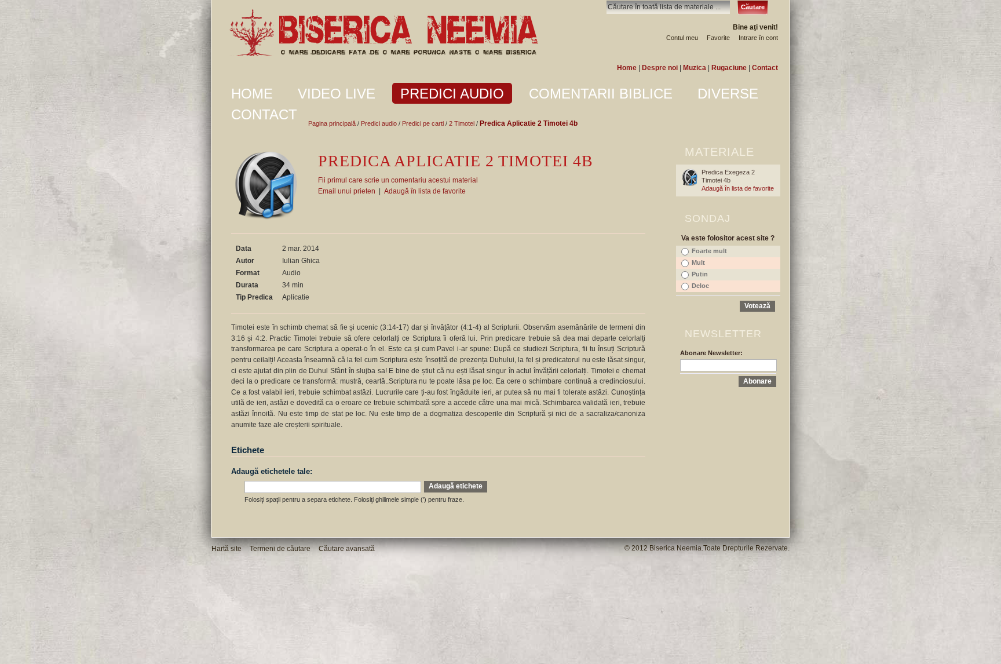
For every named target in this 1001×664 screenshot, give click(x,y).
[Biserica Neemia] (383, 33)
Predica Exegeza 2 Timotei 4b (728, 176)
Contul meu (682, 37)
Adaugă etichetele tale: (271, 471)
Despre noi (660, 68)
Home (627, 68)
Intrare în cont (758, 37)
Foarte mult (709, 250)
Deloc (700, 285)
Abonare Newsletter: (711, 352)
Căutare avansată (347, 549)
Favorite (718, 37)
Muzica (694, 68)
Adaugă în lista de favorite (425, 191)
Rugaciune (729, 68)
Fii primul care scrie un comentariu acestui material (398, 180)
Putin (700, 274)
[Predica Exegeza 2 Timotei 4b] (690, 177)
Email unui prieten (346, 191)
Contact (765, 68)
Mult (698, 262)
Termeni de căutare (280, 549)
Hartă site (226, 549)
